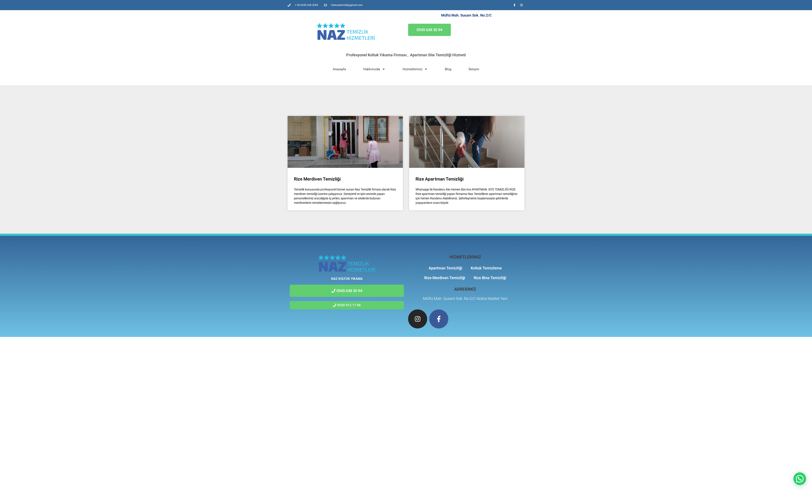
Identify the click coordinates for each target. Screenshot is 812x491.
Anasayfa (339, 69)
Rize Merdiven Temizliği (317, 179)
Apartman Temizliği (445, 268)
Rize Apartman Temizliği (440, 179)
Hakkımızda (371, 69)
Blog (448, 69)
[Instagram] (521, 5)
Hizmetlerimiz (412, 69)
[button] (799, 478)
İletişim (474, 69)
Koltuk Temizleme (486, 268)
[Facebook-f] (514, 5)
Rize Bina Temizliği (490, 278)
